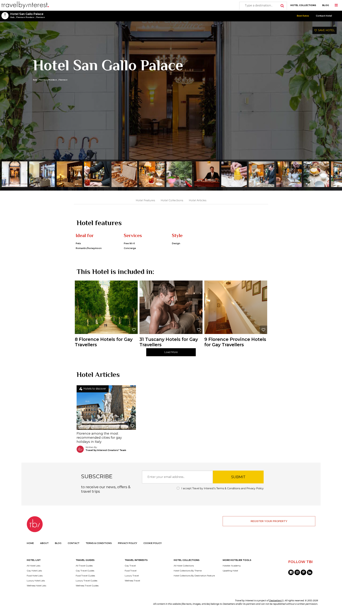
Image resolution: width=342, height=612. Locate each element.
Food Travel (130, 571)
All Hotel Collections (184, 566)
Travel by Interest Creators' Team (106, 450)
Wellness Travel (132, 581)
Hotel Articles (197, 200)
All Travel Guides (84, 566)
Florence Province (25, 17)
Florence (40, 17)
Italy (12, 17)
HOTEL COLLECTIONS (303, 5)
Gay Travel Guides (85, 571)
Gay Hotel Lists (34, 571)
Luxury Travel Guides (86, 581)
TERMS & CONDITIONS (99, 543)
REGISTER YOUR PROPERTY (269, 521)
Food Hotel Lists (35, 576)
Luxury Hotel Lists (36, 581)
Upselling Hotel (230, 571)
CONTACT (73, 543)
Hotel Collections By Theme (188, 571)
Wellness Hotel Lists (36, 586)
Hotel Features (145, 200)
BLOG (325, 5)
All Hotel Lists (33, 566)
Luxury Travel (132, 576)
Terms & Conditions (228, 488)
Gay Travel (130, 566)
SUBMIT (238, 477)
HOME (30, 543)
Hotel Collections (172, 200)
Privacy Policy (255, 488)
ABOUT (44, 543)
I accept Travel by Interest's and (222, 488)
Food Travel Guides (85, 576)
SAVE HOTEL (326, 30)
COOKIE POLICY (152, 543)
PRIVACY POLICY (127, 543)
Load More (171, 352)
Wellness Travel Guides (87, 586)
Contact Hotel (324, 15)
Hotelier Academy (232, 566)
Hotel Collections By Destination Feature (194, 576)
